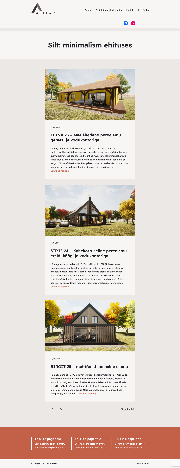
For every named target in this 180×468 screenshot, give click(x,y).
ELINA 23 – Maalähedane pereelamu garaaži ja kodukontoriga (86, 137)
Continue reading (60, 170)
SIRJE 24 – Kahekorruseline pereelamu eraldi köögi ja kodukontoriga (89, 253)
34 (61, 409)
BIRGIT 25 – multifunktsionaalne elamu (89, 366)
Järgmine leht (127, 409)
